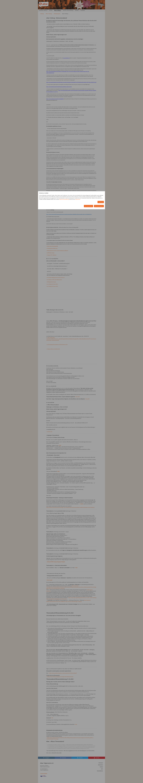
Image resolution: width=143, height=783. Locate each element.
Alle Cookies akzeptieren (99, 206)
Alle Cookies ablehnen (88, 206)
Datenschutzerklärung (64, 199)
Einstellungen (100, 202)
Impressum (77, 199)
